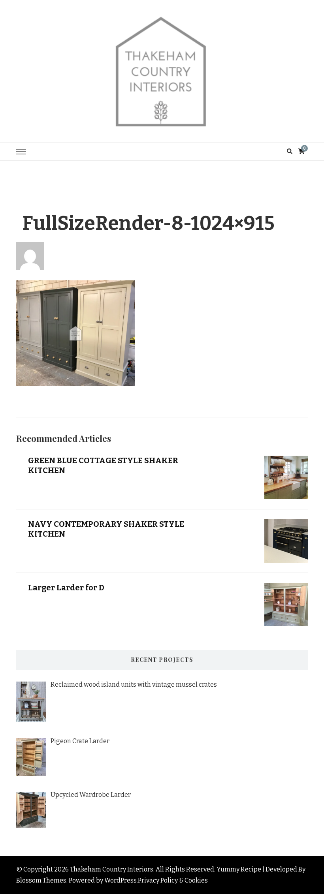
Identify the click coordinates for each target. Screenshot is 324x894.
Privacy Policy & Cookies (173, 880)
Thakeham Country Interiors (111, 869)
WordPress (120, 880)
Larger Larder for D (66, 587)
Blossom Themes (41, 880)
